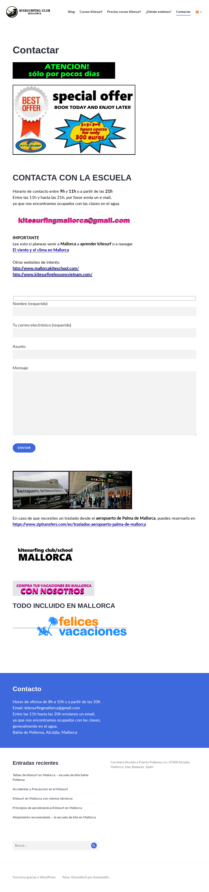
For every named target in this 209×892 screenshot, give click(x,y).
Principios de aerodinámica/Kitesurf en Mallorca (47, 808)
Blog (71, 11)
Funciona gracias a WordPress (34, 877)
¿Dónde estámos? (158, 11)
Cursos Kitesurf (91, 11)
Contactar (183, 11)
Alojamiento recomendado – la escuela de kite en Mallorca (54, 817)
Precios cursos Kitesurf (124, 11)
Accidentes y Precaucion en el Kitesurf (40, 789)
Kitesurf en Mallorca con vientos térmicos (43, 798)
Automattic (101, 877)
